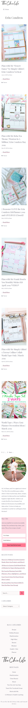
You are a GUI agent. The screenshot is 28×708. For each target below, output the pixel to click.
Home (14, 672)
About (14, 682)
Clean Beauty (14, 678)
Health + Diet (14, 649)
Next (11, 452)
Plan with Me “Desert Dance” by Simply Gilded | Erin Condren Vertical (13, 68)
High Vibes (14, 639)
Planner (5, 82)
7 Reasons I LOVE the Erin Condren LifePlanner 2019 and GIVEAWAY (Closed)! (13, 212)
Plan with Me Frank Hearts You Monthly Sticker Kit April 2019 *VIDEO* (14, 282)
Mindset (14, 646)
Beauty (14, 642)
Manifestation (14, 636)
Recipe (14, 629)
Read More (6, 79)
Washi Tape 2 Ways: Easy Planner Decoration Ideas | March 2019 (13, 425)
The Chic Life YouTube (14, 685)
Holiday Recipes (14, 633)
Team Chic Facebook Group (14, 688)
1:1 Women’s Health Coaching (14, 695)
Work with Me (14, 691)
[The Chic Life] (10, 3)
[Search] (22, 593)
